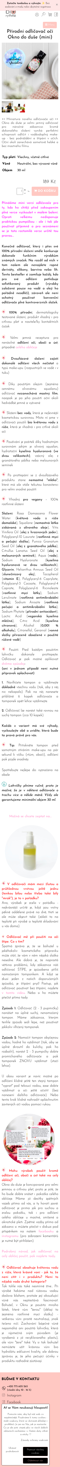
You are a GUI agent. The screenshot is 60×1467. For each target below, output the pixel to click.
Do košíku (46, 191)
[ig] (3, 1395)
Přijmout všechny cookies (35, 1451)
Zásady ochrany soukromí (34, 1440)
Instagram (14, 1395)
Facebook (14, 1402)
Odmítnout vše (35, 1460)
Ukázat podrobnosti (12, 1450)
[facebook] (3, 1402)
